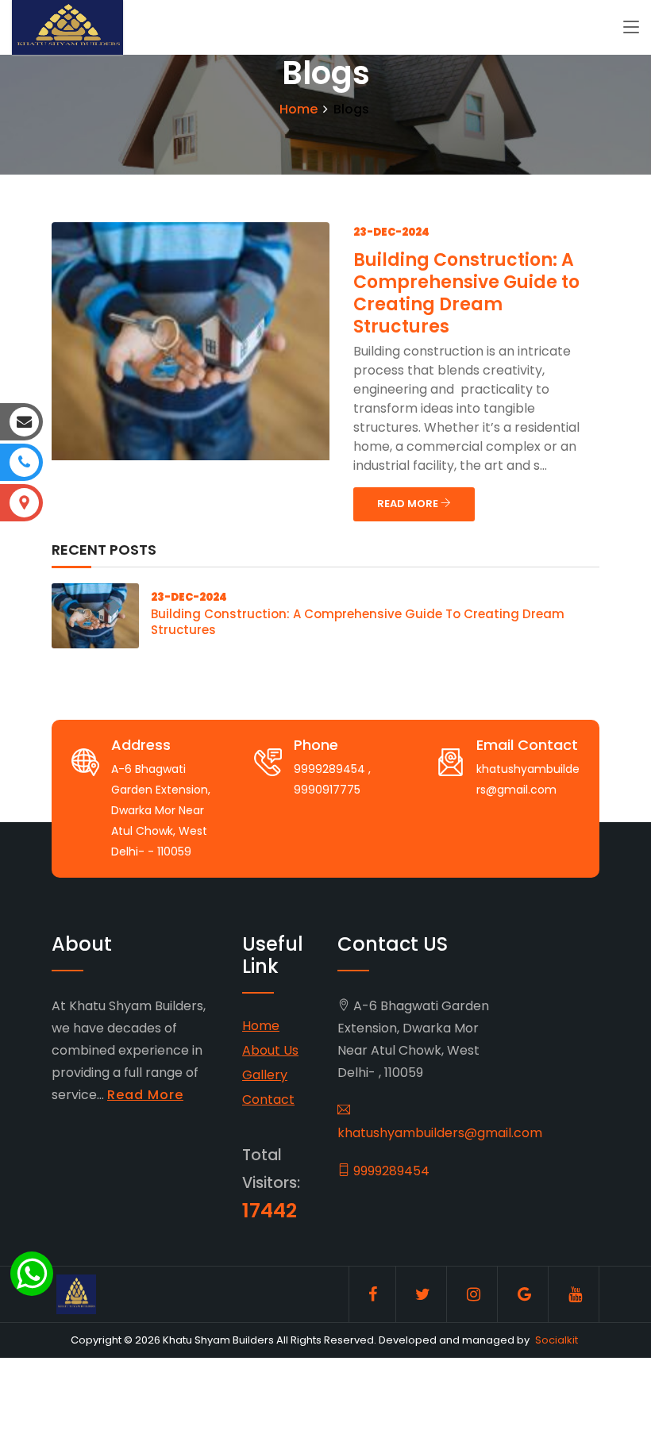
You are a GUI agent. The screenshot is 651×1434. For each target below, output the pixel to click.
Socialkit (556, 1339)
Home (298, 109)
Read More (145, 1095)
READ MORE (409, 503)
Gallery (264, 1075)
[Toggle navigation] (631, 28)
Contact (268, 1099)
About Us (270, 1050)
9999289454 (390, 1171)
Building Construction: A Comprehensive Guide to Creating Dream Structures (466, 293)
